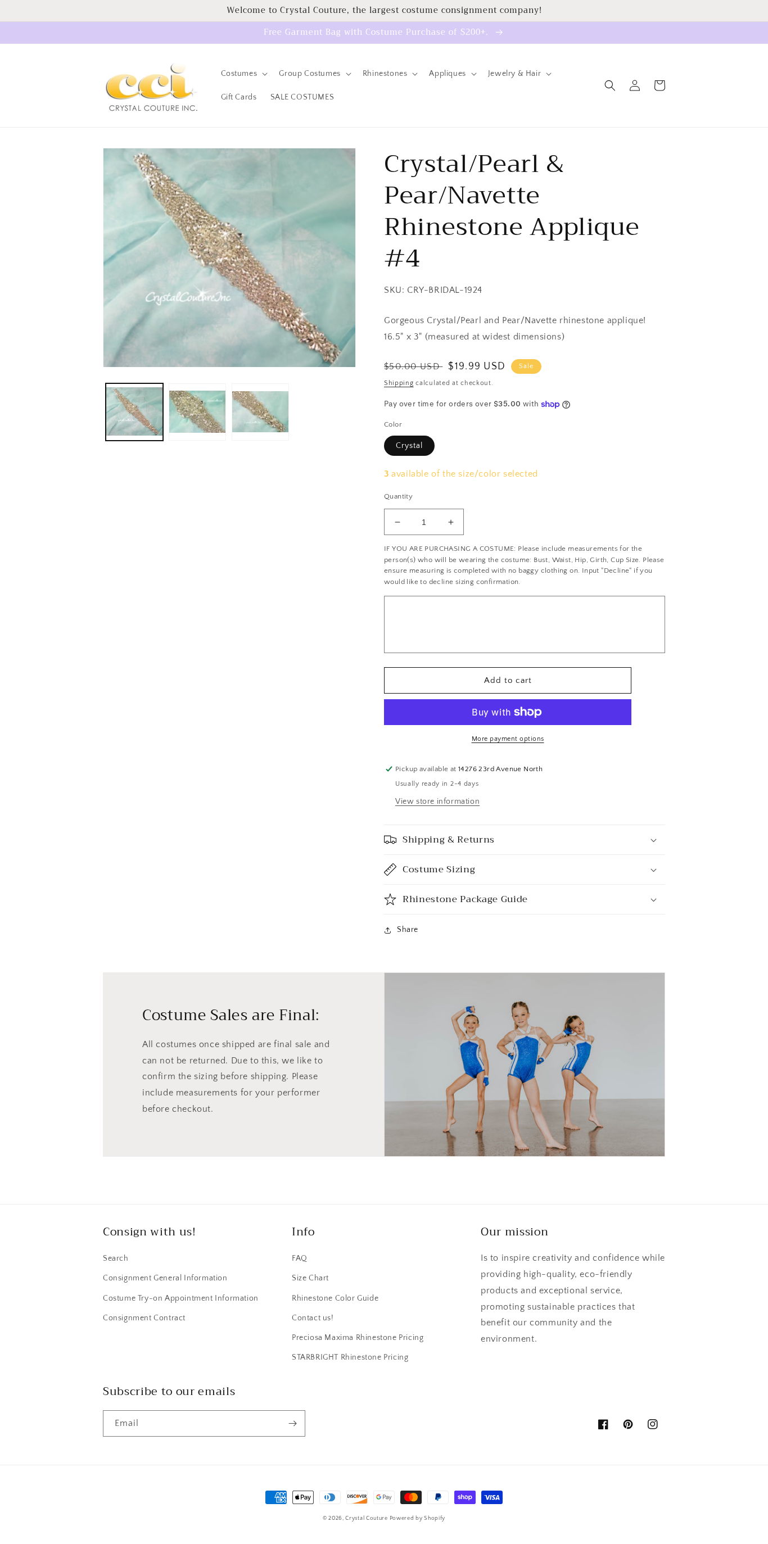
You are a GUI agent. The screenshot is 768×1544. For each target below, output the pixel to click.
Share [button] (407, 929)
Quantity (398, 496)
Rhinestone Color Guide (335, 1298)
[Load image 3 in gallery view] (260, 412)
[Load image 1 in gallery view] (134, 412)
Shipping (399, 383)
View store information (437, 801)
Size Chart (310, 1278)
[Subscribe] (292, 1423)
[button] (243, 73)
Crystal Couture (367, 1518)
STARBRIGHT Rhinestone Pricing (350, 1357)
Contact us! (313, 1318)
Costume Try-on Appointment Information (181, 1298)
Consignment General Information (165, 1278)
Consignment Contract (144, 1318)
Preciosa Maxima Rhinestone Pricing (357, 1337)
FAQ (300, 1258)
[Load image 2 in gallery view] (197, 412)
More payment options (508, 738)
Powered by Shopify (418, 1518)
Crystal (409, 445)
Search (116, 1258)
